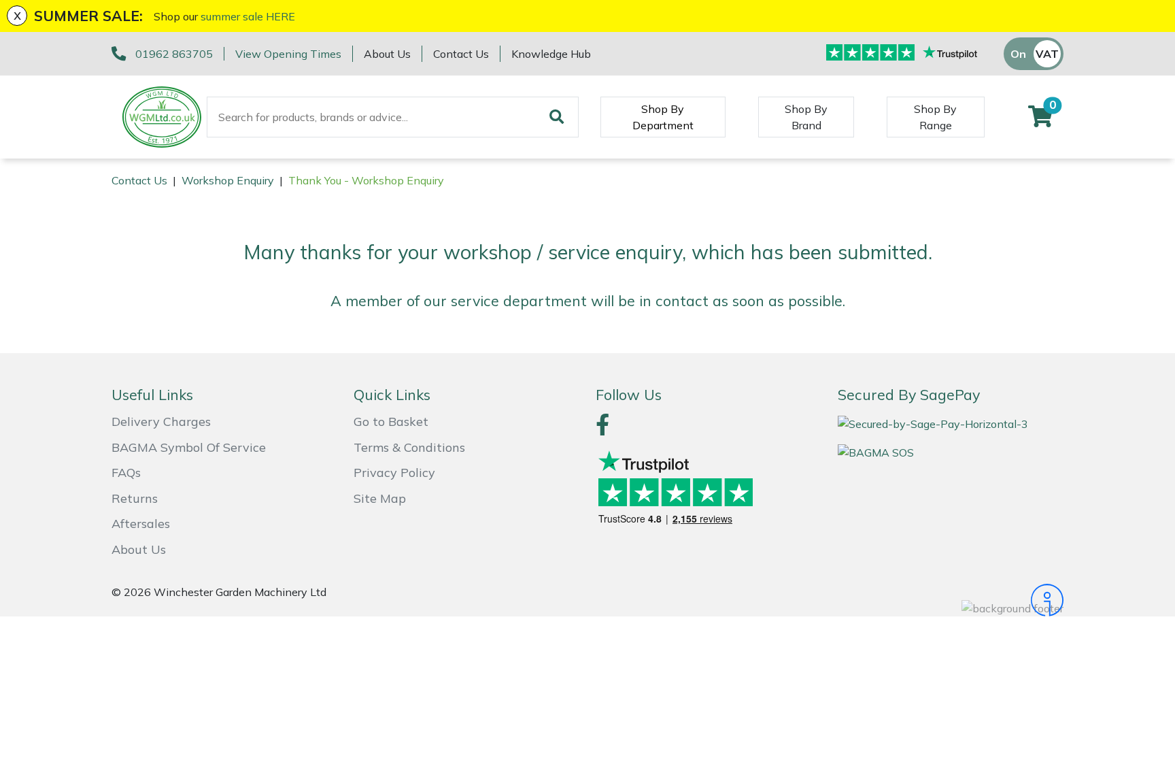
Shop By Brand (806, 117)
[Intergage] (950, 600)
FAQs (126, 472)
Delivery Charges (161, 421)
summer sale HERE (248, 16)
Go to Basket (391, 421)
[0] (1040, 120)
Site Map (380, 498)
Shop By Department (663, 117)
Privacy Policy (394, 472)
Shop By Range (935, 117)
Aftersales (141, 523)
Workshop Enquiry (228, 180)
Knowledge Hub (551, 54)
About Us (387, 54)
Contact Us (461, 54)
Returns (135, 498)
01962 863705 (174, 54)
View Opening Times (288, 54)
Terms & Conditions (409, 447)
